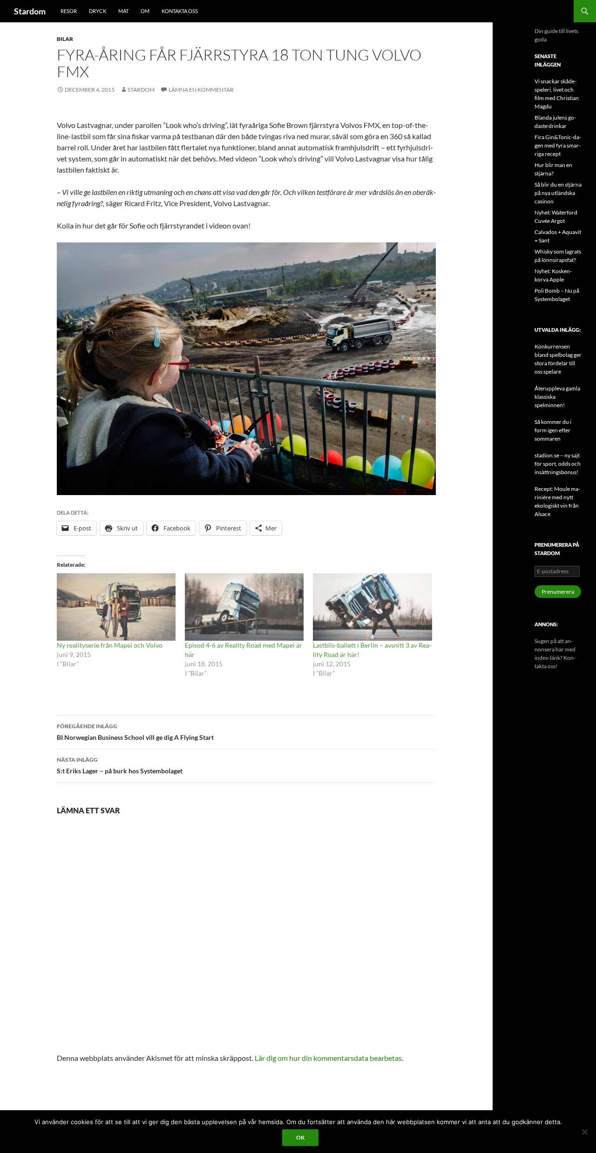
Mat (123, 11)
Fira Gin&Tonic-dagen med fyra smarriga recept (558, 145)
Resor (69, 11)
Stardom (30, 11)
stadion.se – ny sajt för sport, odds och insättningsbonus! (558, 464)
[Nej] (584, 1131)
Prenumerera (558, 591)
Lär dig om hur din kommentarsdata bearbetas (328, 1057)
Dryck (97, 11)
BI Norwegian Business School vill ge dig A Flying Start (135, 732)
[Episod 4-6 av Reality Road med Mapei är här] (244, 607)
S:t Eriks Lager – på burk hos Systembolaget (120, 765)
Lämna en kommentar (201, 89)
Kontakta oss (180, 11)
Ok (300, 1137)
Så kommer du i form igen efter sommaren (553, 430)
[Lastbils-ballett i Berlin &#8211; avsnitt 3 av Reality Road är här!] (372, 607)
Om (145, 11)
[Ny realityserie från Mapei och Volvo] (116, 607)
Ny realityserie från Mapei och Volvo (110, 645)
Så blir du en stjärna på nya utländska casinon (558, 193)
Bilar (65, 38)
